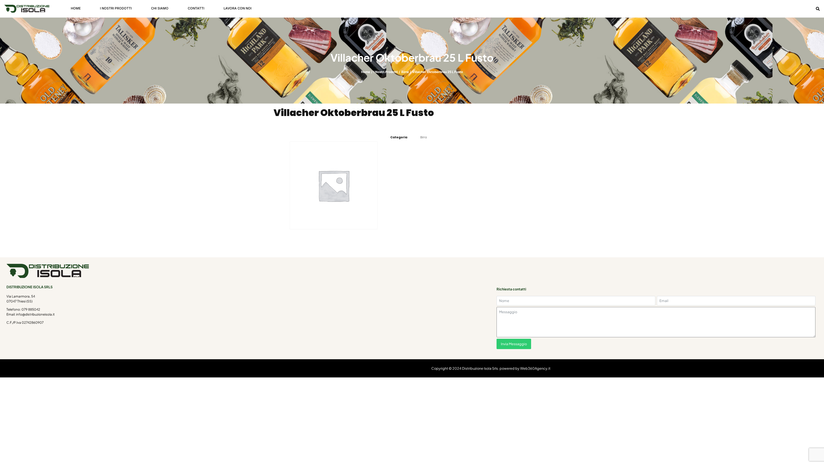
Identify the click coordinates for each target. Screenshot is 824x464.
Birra (405, 72)
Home (365, 72)
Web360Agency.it (535, 368)
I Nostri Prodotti (386, 72)
